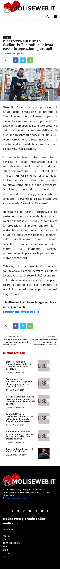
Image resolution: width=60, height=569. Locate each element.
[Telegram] (30, 511)
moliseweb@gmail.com (18, 498)
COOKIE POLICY (9, 553)
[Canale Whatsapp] (36, 511)
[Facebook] (15, 60)
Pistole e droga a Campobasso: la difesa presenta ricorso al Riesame (18, 365)
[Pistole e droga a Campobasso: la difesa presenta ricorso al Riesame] (44, 365)
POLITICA (6, 536)
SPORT (5, 546)
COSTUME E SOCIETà (11, 543)
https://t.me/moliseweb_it (21, 311)
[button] (48, 16)
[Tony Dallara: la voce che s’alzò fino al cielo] (44, 453)
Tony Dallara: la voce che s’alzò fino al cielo (20, 450)
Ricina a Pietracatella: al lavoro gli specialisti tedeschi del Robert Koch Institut (20, 400)
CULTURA (6, 540)
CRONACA (7, 533)
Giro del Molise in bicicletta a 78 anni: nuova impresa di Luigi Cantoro (15, 342)
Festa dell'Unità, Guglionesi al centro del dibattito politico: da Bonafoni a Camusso (19, 418)
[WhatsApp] (30, 60)
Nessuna (6, 37)
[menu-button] (55, 17)
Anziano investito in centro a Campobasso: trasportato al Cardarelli (44, 342)
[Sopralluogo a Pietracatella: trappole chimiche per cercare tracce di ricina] (44, 383)
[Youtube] (42, 511)
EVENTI (6, 550)
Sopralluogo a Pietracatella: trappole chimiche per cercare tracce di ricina (19, 383)
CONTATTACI (8, 529)
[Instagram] (24, 511)
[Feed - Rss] (47, 511)
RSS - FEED (7, 557)
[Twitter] (23, 60)
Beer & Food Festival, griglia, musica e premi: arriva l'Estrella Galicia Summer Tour (19, 435)
